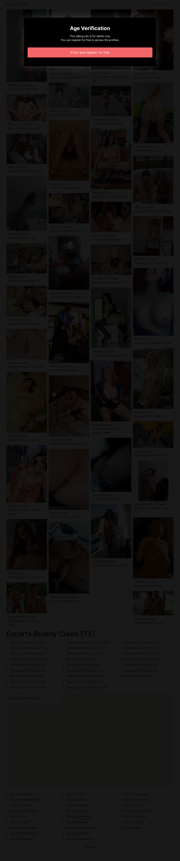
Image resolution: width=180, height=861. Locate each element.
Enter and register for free (90, 52)
